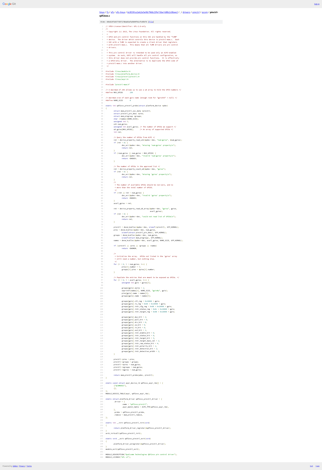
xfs (112, 12)
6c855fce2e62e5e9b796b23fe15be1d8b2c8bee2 (152, 12)
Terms (29, 466)
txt (311, 466)
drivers (186, 12)
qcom (205, 12)
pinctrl (196, 12)
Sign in (316, 4)
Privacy (22, 466)
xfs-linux (120, 12)
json (317, 466)
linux (102, 12)
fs (108, 12)
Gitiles (15, 466)
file (151, 22)
